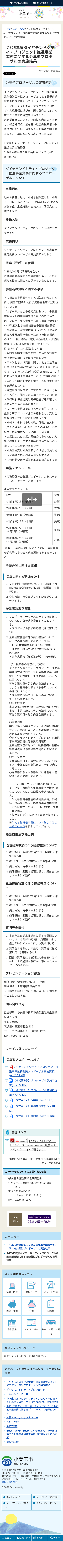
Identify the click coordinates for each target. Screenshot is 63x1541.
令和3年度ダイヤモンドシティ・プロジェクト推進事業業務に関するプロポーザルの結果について (32, 1409)
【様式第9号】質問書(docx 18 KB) (34, 1116)
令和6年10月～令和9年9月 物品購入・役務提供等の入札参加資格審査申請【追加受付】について (31, 1434)
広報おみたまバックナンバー (22, 1417)
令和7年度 (11, 1426)
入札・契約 (19, 29)
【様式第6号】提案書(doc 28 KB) (33, 1100)
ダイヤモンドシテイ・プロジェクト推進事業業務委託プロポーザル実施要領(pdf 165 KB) (33, 1071)
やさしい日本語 (21, 2)
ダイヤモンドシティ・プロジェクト (25, 1389)
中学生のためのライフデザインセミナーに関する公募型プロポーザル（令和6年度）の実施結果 (32, 1400)
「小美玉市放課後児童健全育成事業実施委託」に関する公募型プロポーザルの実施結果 (31, 1246)
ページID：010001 (49, 70)
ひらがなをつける (44, 2)
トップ (6, 29)
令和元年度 (12, 1441)
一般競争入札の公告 (17, 1394)
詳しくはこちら (9, 1481)
